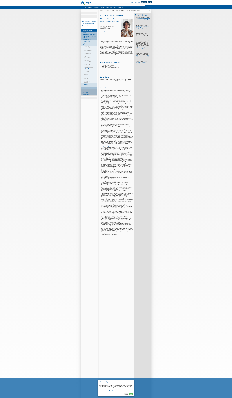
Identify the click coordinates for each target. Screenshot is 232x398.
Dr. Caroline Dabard (87, 51)
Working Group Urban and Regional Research (110, 21)
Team (84, 44)
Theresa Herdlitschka (87, 57)
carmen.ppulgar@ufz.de (106, 31)
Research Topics (86, 41)
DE (148, 2)
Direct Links (143, 2)
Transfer (102, 7)
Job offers (85, 86)
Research (90, 7)
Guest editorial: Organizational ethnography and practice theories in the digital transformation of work (143, 63)
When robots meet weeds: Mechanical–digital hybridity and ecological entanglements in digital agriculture (142, 27)
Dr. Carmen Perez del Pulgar (89, 68)
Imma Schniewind (87, 77)
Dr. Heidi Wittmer (87, 81)
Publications (85, 84)
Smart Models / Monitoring (87, 28)
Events (115, 7)
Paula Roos (86, 74)
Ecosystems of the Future (87, 19)
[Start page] (82, 7)
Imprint (131, 2)
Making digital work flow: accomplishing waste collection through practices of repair (142, 56)
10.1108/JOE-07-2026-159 (140, 67)
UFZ (86, 7)
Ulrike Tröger (86, 78)
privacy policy (111, 390)
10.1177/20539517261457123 (141, 32)
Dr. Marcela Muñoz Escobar (88, 67)
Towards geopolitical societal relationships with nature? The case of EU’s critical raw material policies (143, 19)
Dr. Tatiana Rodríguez (87, 72)
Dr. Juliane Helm (86, 54)
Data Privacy (137, 2)
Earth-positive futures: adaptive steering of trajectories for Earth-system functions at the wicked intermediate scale (143, 48)
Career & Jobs (120, 7)
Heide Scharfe (86, 75)
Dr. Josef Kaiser (86, 60)
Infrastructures (96, 7)
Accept (131, 394)
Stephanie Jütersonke (87, 58)
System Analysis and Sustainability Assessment (89, 37)
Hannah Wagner (86, 79)
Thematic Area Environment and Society (109, 18)
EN (150, 2)
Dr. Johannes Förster (87, 53)
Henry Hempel (86, 56)
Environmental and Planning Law (89, 87)
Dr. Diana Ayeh (86, 46)
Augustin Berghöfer (87, 47)
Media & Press (109, 7)
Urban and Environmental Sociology (89, 34)
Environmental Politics (87, 39)
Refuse (126, 394)
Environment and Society (87, 30)
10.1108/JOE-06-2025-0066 (140, 60)
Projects (84, 43)
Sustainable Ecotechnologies (87, 25)
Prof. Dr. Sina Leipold (87, 61)
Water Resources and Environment (89, 21)
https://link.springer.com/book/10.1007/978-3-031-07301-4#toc (114, 146)
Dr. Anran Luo (86, 65)
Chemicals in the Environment (88, 23)
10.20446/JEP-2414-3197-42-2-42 (141, 24)
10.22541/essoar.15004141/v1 (141, 52)
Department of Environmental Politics (108, 20)
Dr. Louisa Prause (87, 70)
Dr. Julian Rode (86, 71)
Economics (85, 32)
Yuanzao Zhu (86, 82)
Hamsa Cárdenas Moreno (88, 50)
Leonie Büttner (86, 49)
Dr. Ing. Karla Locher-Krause (88, 63)
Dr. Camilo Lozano (87, 64)
